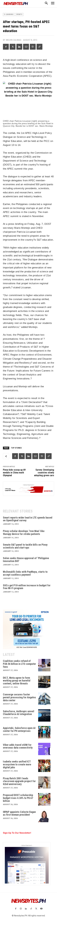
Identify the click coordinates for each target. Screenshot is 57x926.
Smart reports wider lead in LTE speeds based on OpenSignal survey (27, 519)
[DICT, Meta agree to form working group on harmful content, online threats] (44, 682)
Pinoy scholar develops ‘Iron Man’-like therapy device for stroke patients (23, 532)
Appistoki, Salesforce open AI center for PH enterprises (19, 729)
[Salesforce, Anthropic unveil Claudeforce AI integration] (44, 715)
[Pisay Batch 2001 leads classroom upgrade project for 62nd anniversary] (44, 782)
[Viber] (33, 47)
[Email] (26, 47)
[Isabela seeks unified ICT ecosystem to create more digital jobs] (44, 766)
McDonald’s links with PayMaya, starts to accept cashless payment (25, 573)
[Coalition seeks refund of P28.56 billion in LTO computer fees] (44, 665)
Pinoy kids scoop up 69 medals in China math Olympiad (14, 472)
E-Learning (9, 14)
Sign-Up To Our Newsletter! (17, 833)
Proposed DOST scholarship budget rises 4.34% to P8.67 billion (18, 797)
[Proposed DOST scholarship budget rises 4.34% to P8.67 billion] (44, 799)
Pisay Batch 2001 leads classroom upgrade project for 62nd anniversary (19, 781)
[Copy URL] (39, 47)
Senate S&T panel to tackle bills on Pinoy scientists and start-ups (25, 546)
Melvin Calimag (13, 40)
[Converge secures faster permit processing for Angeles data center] (44, 698)
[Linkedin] (19, 47)
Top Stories (16, 448)
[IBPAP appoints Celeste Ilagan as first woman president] (44, 816)
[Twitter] (12, 47)
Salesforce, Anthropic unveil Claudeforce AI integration (18, 713)
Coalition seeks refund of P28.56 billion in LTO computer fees (19, 663)
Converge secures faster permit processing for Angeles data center (19, 697)
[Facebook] (6, 47)
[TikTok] (31, 909)
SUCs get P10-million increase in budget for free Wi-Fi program (26, 587)
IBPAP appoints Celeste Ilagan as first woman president (19, 813)
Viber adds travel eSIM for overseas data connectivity (18, 746)
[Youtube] (41, 909)
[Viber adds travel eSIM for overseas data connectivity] (44, 749)
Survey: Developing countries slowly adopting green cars (44, 472)
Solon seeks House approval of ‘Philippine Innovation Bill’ (26, 560)
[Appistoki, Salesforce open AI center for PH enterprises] (44, 732)
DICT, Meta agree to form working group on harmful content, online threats (16, 680)
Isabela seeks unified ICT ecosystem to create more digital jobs (17, 764)
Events (19, 14)
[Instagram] (21, 909)
